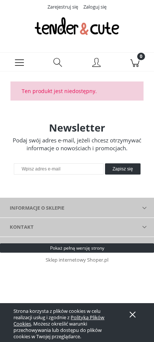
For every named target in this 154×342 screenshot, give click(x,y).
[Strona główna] (77, 26)
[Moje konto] (96, 63)
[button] (19, 62)
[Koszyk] (135, 62)
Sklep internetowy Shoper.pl (77, 259)
